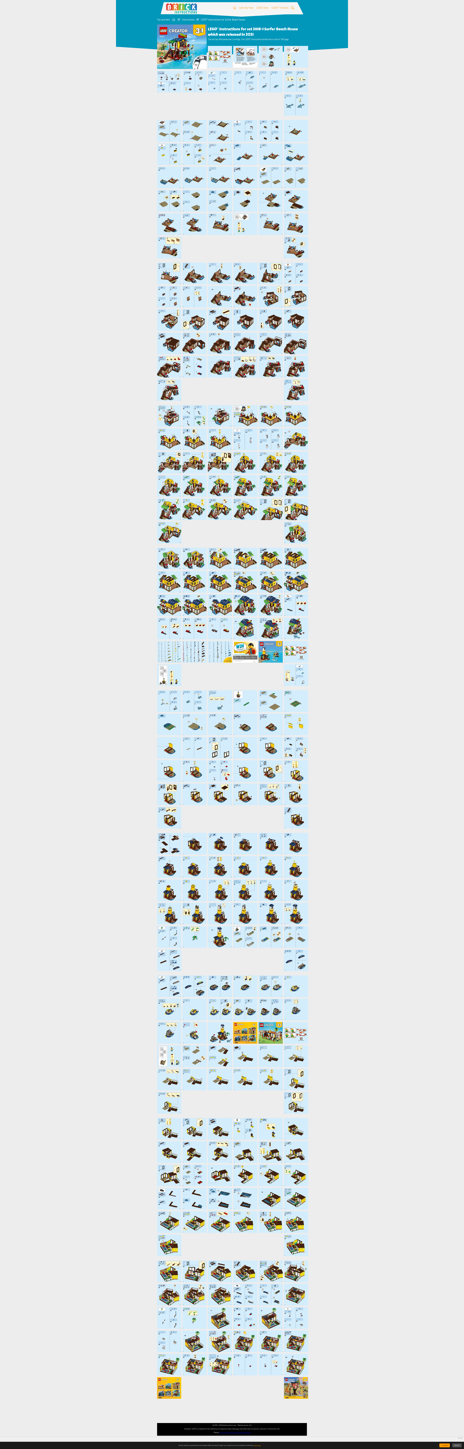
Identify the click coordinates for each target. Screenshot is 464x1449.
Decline (457, 1445)
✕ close (460, 1438)
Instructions (188, 19)
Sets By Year (246, 8)
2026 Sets (262, 8)
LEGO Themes (280, 8)
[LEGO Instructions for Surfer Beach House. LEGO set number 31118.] (220, 58)
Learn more (257, 1445)
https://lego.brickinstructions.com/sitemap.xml (235, 1432)
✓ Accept (444, 1445)
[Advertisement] (233, 106)
